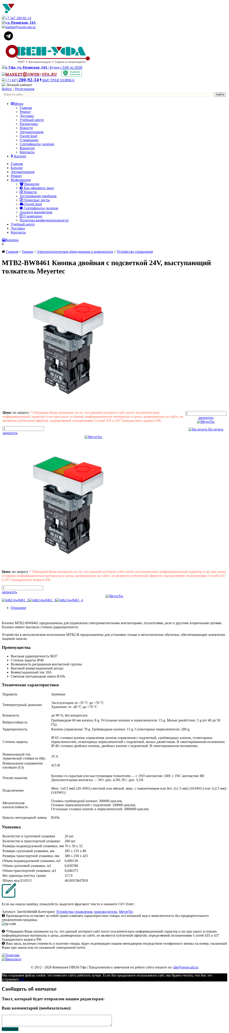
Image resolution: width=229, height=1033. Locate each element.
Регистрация (24, 89)
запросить (10, 433)
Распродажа (29, 124)
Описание (18, 608)
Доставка (27, 116)
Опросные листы (36, 200)
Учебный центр (32, 120)
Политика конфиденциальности (44, 220)
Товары (27, 251)
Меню (18, 104)
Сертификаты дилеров (37, 144)
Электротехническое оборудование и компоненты (75, 251)
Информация (21, 180)
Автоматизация (31, 132)
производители (105, 912)
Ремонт (25, 112)
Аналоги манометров (36, 212)
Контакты (27, 152)
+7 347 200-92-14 (18, 18)
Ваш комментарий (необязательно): (36, 1008)
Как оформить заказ (38, 188)
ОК (21, 979)
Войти (7, 89)
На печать (215, 429)
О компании (29, 140)
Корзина (12, 240)
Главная (26, 108)
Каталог (19, 156)
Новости (26, 128)
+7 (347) (22, 80)
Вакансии (27, 148)
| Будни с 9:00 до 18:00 (43, 67)
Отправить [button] (10, 1029)
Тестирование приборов (38, 196)
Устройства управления (135, 251)
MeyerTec (126, 912)
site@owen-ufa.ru (185, 967)
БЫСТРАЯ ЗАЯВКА (58, 80)
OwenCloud (28, 136)
